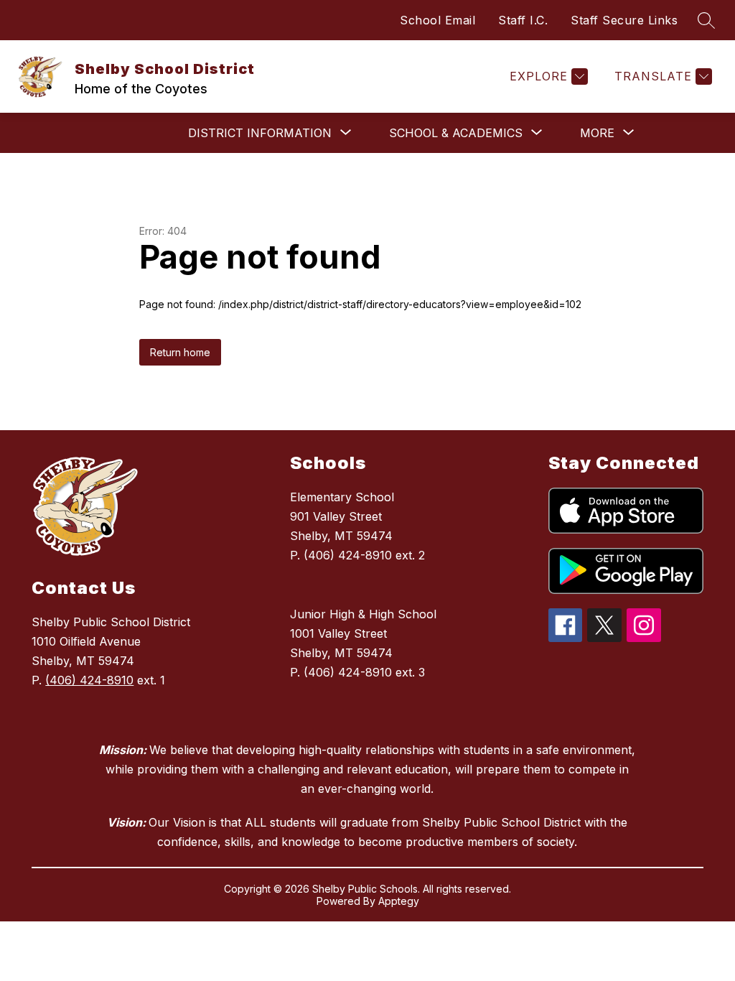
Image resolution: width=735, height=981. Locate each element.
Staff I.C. (523, 20)
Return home (180, 352)
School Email (437, 20)
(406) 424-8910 (89, 680)
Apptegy (398, 901)
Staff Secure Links (624, 20)
